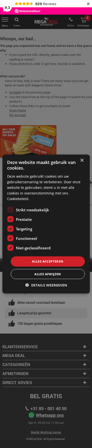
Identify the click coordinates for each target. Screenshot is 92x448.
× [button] (82, 160)
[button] (46, 285)
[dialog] (46, 224)
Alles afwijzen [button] (47, 274)
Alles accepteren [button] (47, 261)
